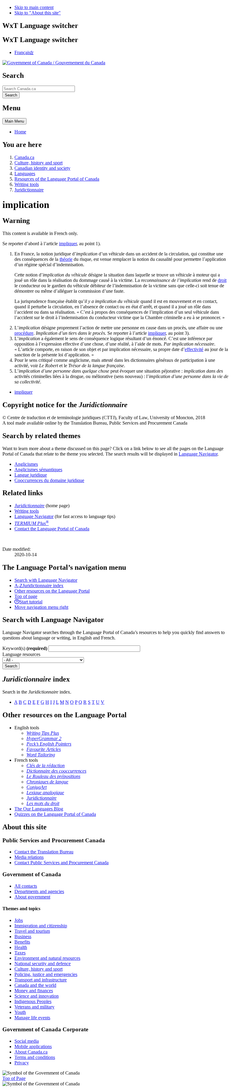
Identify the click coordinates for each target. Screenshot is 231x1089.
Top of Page (14, 1078)
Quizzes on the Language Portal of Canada (55, 814)
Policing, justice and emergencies (45, 974)
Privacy (21, 1062)
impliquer (68, 243)
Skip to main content (34, 7)
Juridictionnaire (29, 189)
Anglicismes (26, 464)
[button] (45, 580)
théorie (66, 259)
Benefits (22, 941)
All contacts (25, 886)
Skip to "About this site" (37, 12)
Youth (20, 1012)
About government (32, 896)
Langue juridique (30, 474)
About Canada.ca (31, 1051)
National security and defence (42, 963)
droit (222, 280)
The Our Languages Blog (38, 808)
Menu (14, 121)
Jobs (18, 920)
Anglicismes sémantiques (38, 469)
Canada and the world (35, 985)
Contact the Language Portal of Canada (51, 528)
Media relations (29, 857)
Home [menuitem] (20, 131)
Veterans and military (34, 1006)
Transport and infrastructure (40, 979)
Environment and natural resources (47, 958)
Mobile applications (33, 1046)
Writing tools (26, 184)
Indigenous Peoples (32, 1001)
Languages (24, 173)
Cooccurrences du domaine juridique (49, 480)
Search (11, 666)
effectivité (194, 349)
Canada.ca (24, 157)
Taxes (20, 952)
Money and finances (33, 990)
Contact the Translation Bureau (43, 851)
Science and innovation (36, 996)
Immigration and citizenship (40, 925)
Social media (26, 1041)
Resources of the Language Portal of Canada (56, 179)
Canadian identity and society (42, 168)
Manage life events (32, 1017)
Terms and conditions (34, 1057)
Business (22, 936)
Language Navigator (198, 453)
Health (20, 947)
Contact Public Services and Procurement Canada (61, 862)
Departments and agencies (39, 891)
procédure (23, 333)
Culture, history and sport (38, 162)
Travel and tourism (32, 931)
